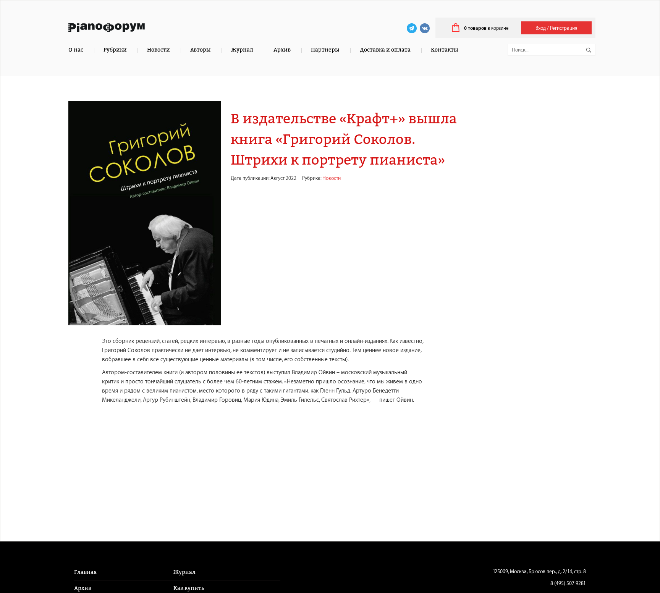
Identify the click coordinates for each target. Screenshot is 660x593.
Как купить (188, 588)
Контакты (444, 50)
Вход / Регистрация (556, 28)
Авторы (200, 50)
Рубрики (115, 50)
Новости (158, 50)
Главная (85, 572)
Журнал (242, 50)
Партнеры (325, 50)
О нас (75, 50)
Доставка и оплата (385, 50)
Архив (282, 50)
